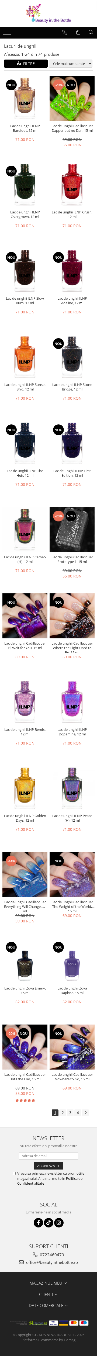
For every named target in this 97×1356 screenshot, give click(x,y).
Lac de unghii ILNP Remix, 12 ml (25, 731)
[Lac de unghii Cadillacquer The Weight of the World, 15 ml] (72, 874)
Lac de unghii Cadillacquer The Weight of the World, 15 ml (72, 906)
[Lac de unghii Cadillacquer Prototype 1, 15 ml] (72, 529)
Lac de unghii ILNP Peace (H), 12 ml (72, 818)
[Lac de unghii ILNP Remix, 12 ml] (24, 702)
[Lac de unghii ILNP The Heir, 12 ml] (24, 443)
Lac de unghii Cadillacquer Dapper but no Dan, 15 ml (72, 128)
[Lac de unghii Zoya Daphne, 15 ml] (72, 960)
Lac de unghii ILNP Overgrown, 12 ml (25, 214)
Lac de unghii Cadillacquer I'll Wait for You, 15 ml (25, 645)
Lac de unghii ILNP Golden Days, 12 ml (25, 818)
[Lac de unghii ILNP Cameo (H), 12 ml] (24, 529)
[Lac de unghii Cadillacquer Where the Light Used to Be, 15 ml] (72, 615)
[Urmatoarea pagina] (85, 1112)
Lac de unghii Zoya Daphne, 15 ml (72, 990)
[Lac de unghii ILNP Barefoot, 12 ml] (24, 98)
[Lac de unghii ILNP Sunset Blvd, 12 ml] (24, 357)
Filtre (28, 63)
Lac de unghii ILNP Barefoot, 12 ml (25, 128)
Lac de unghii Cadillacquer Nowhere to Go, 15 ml (72, 1076)
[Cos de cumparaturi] (78, 32)
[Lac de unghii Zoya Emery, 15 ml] (24, 960)
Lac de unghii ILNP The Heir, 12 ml (25, 473)
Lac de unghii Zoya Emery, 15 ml (25, 990)
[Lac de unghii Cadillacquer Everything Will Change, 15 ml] (24, 874)
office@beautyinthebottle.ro (51, 1262)
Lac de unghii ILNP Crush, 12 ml (72, 214)
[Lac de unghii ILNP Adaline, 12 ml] (72, 270)
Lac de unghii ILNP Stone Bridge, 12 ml (72, 387)
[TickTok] (48, 1222)
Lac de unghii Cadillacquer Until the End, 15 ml (25, 1076)
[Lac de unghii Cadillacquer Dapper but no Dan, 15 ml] (72, 98)
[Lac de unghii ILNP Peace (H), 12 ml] (72, 788)
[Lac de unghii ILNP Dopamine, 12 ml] (72, 702)
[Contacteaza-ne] (65, 32)
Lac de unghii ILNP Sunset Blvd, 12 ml (25, 387)
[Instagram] (59, 1222)
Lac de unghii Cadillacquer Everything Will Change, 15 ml (25, 906)
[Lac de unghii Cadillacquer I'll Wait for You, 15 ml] (24, 615)
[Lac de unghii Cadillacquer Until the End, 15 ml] (24, 1047)
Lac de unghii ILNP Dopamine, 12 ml (72, 731)
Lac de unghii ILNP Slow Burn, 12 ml (25, 300)
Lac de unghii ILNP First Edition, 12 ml (72, 473)
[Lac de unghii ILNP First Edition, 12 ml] (72, 443)
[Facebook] (38, 1222)
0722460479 (51, 1254)
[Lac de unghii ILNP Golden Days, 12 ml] (24, 788)
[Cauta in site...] (91, 32)
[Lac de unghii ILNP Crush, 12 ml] (72, 184)
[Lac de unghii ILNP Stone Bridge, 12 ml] (72, 357)
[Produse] (7, 34)
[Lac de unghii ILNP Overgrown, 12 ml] (24, 184)
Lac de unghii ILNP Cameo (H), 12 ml (25, 559)
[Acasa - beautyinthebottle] (48, 13)
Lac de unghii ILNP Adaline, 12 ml (72, 300)
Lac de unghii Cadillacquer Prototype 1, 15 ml (72, 559)
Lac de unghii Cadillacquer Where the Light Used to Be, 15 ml (72, 647)
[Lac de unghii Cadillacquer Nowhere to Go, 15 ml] (72, 1047)
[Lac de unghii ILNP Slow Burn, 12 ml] (24, 270)
